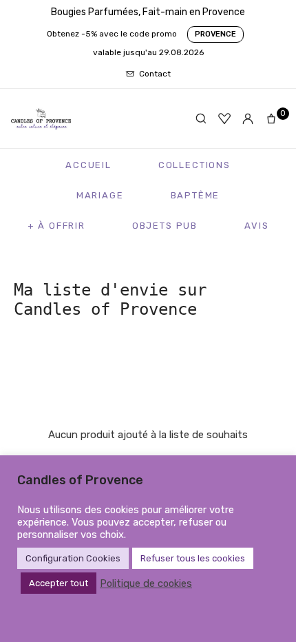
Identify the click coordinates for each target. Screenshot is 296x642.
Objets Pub (165, 225)
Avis (256, 225)
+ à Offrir (56, 225)
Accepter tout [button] (58, 583)
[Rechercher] (201, 118)
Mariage (100, 195)
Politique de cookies (146, 583)
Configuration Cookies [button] (72, 558)
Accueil (88, 165)
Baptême (195, 195)
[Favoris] (224, 118)
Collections (194, 165)
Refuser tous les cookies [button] (192, 558)
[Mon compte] (248, 118)
